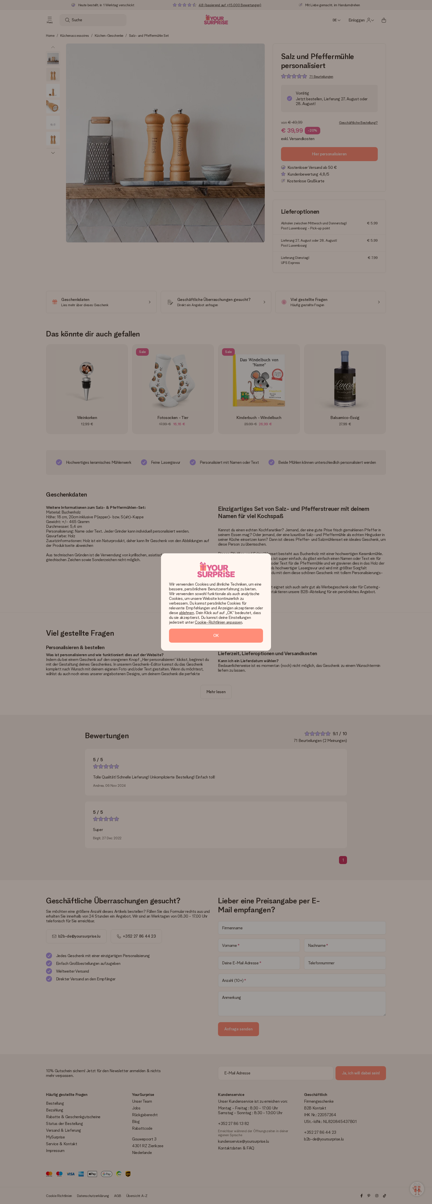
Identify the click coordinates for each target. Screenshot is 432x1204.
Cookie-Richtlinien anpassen (218, 622)
